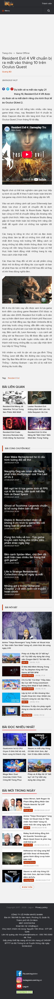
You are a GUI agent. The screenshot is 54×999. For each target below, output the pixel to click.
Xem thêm (27, 887)
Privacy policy (41, 907)
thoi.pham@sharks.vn (28, 935)
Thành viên (47, 3)
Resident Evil (13, 378)
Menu (7, 11)
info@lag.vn (33, 926)
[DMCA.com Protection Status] (25, 992)
